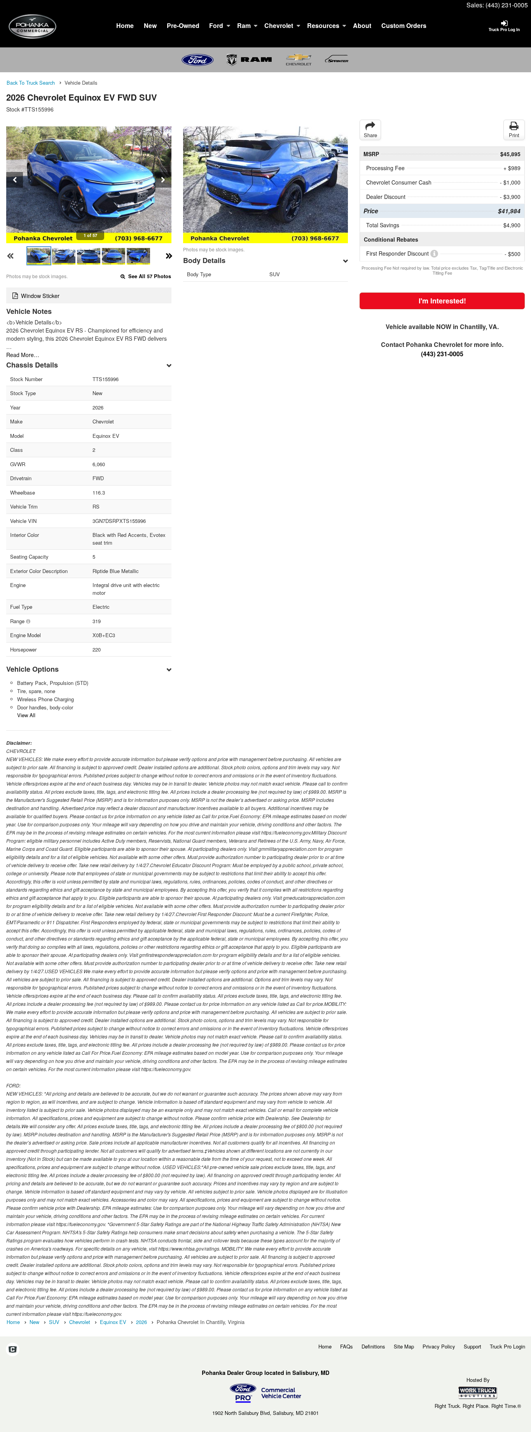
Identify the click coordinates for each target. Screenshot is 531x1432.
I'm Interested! (442, 301)
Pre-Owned (183, 25)
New (150, 25)
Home (125, 25)
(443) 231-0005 (507, 4)
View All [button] (26, 715)
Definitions (373, 1346)
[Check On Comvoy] (12, 1350)
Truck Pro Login (507, 1346)
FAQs (346, 1346)
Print (514, 135)
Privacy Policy (439, 1346)
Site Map (404, 1346)
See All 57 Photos (149, 276)
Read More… (22, 355)
